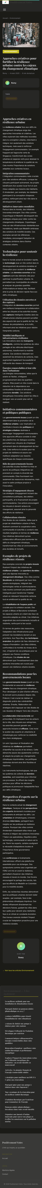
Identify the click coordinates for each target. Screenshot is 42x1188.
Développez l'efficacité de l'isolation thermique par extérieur (19, 1032)
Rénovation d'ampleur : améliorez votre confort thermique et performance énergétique (20, 1050)
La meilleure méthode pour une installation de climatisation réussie (19, 1002)
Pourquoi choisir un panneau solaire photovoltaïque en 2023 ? (19, 1010)
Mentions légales (8, 1170)
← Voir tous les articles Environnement (18, 970)
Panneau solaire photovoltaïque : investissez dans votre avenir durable (19, 1108)
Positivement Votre (21, 2)
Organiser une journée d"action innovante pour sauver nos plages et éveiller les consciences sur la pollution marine (20, 1118)
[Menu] (4, 9)
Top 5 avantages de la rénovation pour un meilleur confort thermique (20, 1093)
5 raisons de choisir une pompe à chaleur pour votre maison (18, 1024)
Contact (5, 1174)
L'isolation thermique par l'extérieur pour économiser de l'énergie (19, 1100)
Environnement (15, 18)
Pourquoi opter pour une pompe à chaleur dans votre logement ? (18, 1086)
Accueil (5, 18)
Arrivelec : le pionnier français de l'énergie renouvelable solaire (18, 1071)
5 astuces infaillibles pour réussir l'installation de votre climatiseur (18, 1017)
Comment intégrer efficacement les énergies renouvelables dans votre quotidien (19, 1040)
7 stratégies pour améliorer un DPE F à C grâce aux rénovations (20, 1078)
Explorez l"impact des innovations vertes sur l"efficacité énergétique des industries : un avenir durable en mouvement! (21, 1061)
